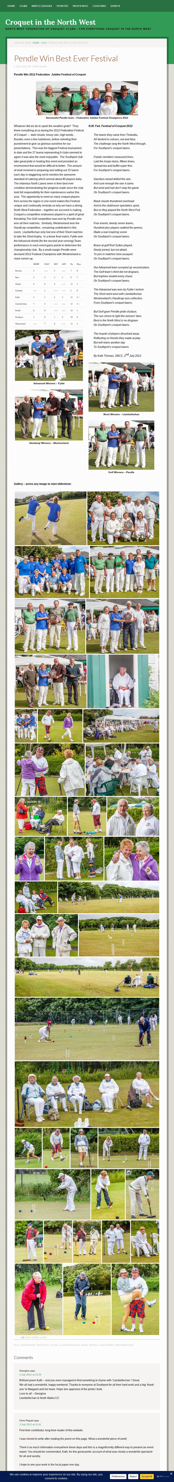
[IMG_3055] (121, 726)
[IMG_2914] (87, 1300)
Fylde (54, 1345)
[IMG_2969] (128, 1149)
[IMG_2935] (116, 1242)
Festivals (43, 1345)
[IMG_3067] (122, 627)
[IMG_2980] (84, 1149)
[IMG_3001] (41, 817)
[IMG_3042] (123, 682)
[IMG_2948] (29, 1242)
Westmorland (124, 1345)
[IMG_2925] (145, 1242)
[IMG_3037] (29, 859)
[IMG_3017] (108, 898)
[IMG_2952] (142, 1195)
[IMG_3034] (131, 859)
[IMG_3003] (87, 1030)
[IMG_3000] (87, 1094)
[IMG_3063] (26, 726)
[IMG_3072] (50, 627)
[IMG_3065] (50, 682)
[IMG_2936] (58, 1242)
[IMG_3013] (46, 936)
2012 (16, 1345)
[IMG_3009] (119, 936)
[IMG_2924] (38, 1300)
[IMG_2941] (87, 1242)
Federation (28, 1345)
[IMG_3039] (87, 817)
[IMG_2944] (36, 898)
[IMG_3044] (122, 770)
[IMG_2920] (135, 1300)
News (84, 1345)
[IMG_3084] (123, 519)
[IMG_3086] (52, 572)
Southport (107, 1345)
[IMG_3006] (87, 977)
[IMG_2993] (28, 1149)
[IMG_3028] (50, 770)
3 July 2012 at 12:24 (30, 1374)
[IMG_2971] (74, 859)
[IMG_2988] (56, 1149)
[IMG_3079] (124, 572)
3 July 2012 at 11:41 (30, 1424)
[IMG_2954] (52, 1195)
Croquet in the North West (50, 22)
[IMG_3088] (50, 519)
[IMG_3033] (60, 726)
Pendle (94, 1345)
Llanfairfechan (69, 1345)
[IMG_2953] (108, 1195)
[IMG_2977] (133, 817)
